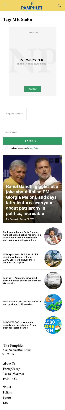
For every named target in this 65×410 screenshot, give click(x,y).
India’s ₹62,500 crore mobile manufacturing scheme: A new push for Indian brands (19, 325)
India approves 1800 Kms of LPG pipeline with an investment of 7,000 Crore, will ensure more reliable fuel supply (20, 258)
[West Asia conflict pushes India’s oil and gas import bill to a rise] (53, 303)
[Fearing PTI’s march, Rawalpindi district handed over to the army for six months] (53, 280)
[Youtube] (12, 354)
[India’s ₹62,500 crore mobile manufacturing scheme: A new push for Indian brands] (53, 325)
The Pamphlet (12, 219)
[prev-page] (51, 160)
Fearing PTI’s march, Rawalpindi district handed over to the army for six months (22, 281)
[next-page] (57, 160)
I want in (30, 141)
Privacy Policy (33, 148)
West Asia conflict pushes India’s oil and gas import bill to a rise (22, 303)
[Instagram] (8, 354)
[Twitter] (3, 354)
